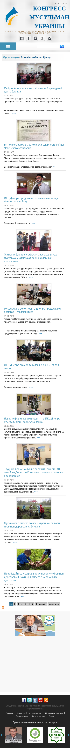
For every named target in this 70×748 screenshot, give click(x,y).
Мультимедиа (35, 713)
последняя (54, 604)
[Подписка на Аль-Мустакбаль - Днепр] (3, 607)
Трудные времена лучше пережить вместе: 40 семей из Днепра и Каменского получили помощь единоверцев (34, 472)
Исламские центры (54, 713)
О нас (51, 716)
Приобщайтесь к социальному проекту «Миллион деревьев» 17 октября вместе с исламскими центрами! (34, 577)
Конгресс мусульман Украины (49, 17)
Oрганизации (11, 57)
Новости (21, 713)
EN (63, 3)
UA (55, 3)
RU (59, 3)
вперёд (42, 604)
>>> (14, 113)
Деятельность (38, 716)
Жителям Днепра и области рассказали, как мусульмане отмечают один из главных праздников (30, 258)
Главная (9, 713)
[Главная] (14, 24)
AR (66, 3)
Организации (22, 716)
